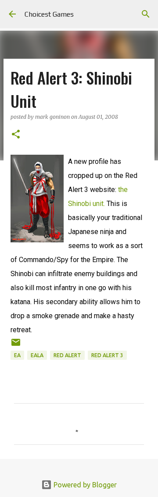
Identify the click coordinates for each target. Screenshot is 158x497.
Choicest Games (49, 14)
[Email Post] (16, 345)
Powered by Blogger (84, 485)
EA (17, 355)
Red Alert (67, 355)
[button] (16, 135)
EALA (37, 355)
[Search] (145, 14)
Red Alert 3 (107, 355)
